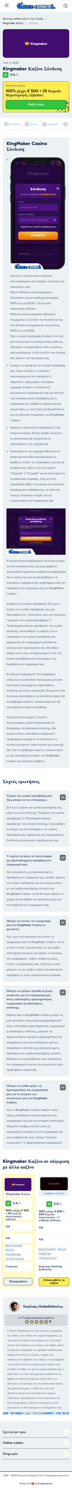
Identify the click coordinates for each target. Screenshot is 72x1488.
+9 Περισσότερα (14, 1259)
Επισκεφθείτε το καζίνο (54, 1282)
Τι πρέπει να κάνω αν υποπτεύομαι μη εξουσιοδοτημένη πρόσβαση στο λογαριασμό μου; (29, 860)
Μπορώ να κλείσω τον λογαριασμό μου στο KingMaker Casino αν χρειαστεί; (28, 925)
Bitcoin (10, 1250)
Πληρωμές (10, 1454)
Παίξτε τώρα (36, 104)
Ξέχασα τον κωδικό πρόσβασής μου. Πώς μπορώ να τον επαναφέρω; (29, 798)
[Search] (65, 6)
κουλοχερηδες (53, 124)
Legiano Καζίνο (54, 1193)
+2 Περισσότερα (47, 1258)
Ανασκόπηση (14, 124)
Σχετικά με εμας (14, 1432)
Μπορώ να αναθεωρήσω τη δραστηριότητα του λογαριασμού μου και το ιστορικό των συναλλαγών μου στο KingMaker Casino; (27, 1094)
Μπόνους (34, 124)
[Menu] (7, 5)
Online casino (13, 1443)
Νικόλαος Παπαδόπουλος (43, 1307)
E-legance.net (45, 1484)
